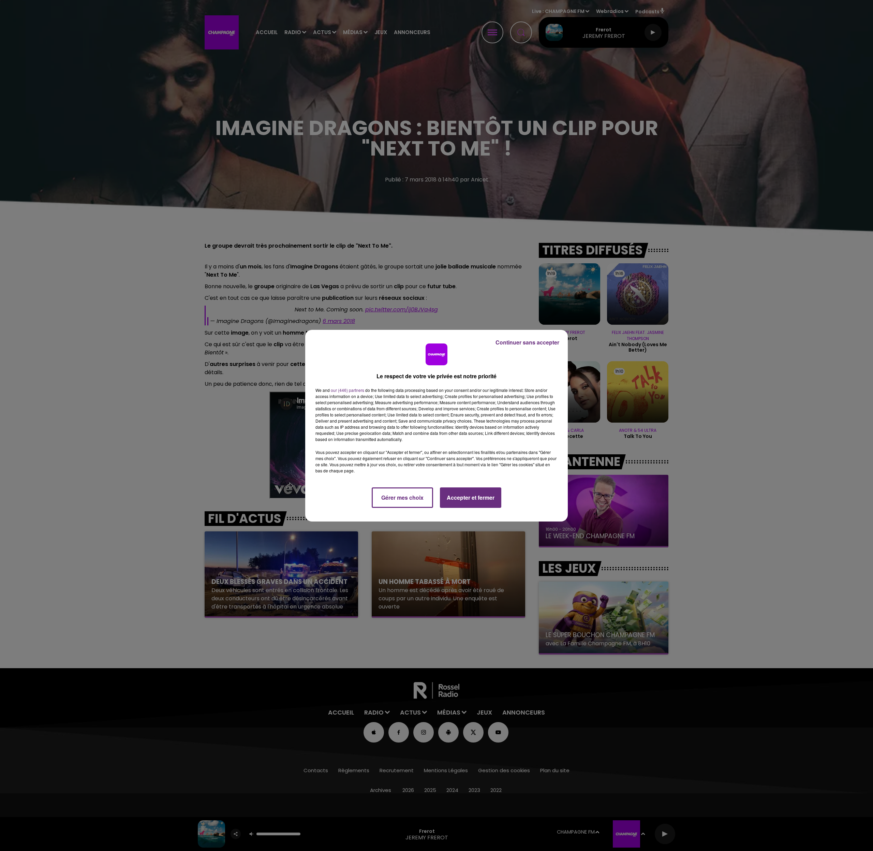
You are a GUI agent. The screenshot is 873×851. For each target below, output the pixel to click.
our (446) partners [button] (347, 390)
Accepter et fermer (470, 497)
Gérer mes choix (402, 497)
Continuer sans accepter (527, 342)
